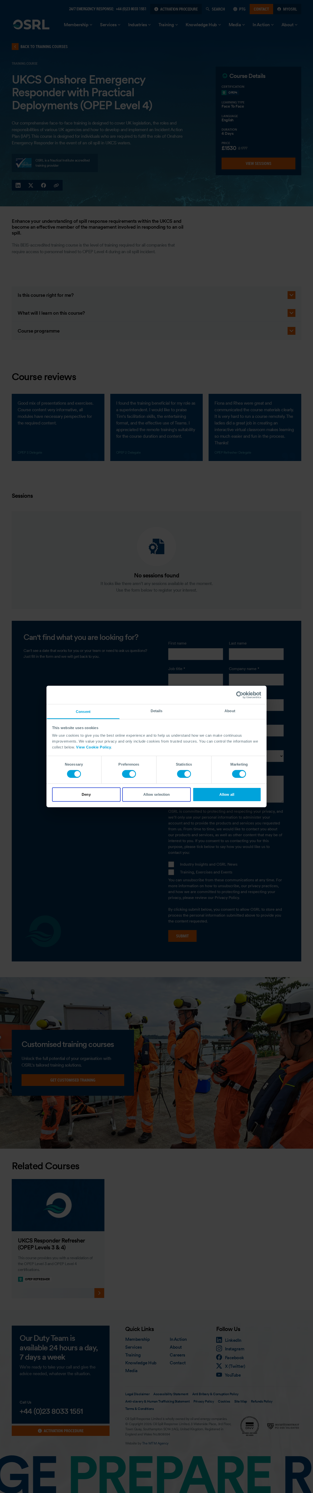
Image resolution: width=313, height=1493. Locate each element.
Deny (86, 794)
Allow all (226, 794)
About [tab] (229, 711)
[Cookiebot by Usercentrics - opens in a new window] (239, 694)
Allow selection (156, 794)
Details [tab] (157, 711)
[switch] (129, 774)
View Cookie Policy (93, 747)
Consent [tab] (83, 711)
